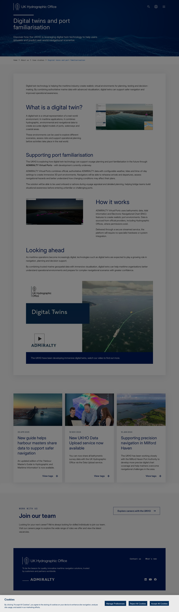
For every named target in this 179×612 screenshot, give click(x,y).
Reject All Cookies (138, 603)
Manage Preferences (115, 603)
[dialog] (89, 603)
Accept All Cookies (159, 603)
